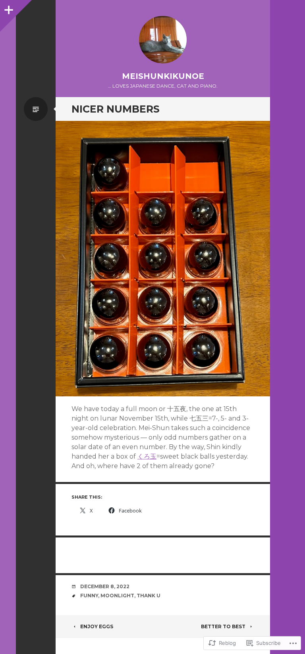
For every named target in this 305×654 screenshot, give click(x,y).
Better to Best (223, 626)
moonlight (117, 596)
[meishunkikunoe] (163, 39)
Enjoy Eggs (96, 626)
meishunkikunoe (163, 76)
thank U (148, 596)
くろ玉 (146, 456)
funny (89, 596)
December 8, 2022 (104, 586)
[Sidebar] (8, 8)
